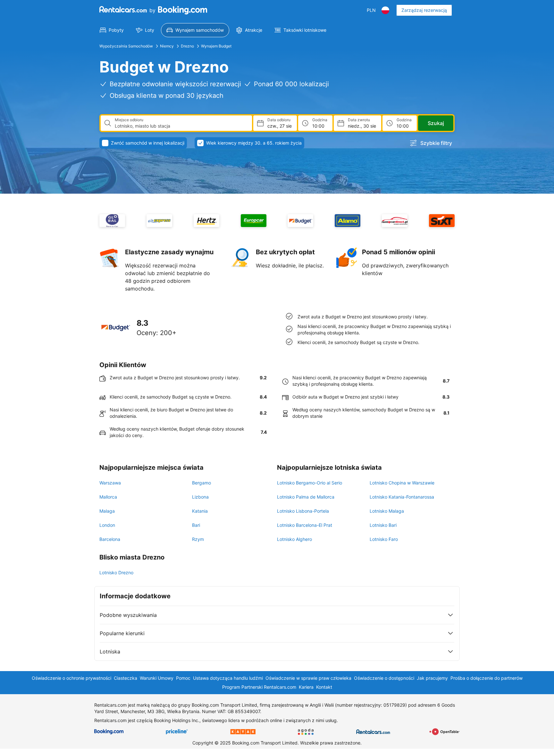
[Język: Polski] (385, 10)
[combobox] (181, 126)
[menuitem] (111, 30)
